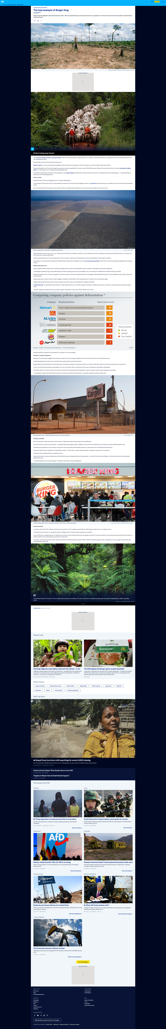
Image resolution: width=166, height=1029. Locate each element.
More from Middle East (75, 913)
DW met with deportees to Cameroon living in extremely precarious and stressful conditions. (55, 822)
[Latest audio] (153, 1)
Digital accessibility (64, 1024)
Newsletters (36, 1000)
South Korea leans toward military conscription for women (106, 819)
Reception (35, 1002)
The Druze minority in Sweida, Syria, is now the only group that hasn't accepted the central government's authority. (57, 908)
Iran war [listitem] (9, 4)
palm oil (93, 183)
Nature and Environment (40, 7)
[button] (164, 2)
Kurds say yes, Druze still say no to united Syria (51, 905)
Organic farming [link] (40, 686)
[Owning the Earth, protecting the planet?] (57, 653)
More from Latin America (74, 956)
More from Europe (127, 870)
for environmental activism (92, 261)
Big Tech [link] (119, 686)
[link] (157, 2)
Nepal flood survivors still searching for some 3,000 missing (63, 760)
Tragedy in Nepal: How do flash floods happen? (51, 776)
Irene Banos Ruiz (37, 12)
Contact (35, 1005)
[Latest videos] (151, 1)
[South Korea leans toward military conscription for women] (108, 803)
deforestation (70, 173)
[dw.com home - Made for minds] (2, 1)
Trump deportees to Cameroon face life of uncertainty (55, 819)
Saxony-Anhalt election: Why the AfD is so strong (52, 862)
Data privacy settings (74, 1024)
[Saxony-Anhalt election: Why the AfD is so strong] (57, 846)
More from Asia (128, 827)
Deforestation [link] (70, 686)
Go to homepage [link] (83, 962)
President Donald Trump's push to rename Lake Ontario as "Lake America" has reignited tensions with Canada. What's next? (107, 908)
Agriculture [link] (108, 686)
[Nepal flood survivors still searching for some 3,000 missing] (83, 728)
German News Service (89, 1005)
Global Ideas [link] (83, 686)
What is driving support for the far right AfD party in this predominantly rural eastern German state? (56, 865)
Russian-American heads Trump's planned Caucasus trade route (108, 862)
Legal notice (56, 1024)
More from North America (125, 914)
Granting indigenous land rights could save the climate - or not (56, 669)
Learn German (88, 991)
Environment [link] (58, 690)
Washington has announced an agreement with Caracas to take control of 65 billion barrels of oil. (57, 951)
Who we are (36, 991)
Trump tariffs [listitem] (19, 4)
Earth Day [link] (38, 690)
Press (34, 992)
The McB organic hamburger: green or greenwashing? (104, 669)
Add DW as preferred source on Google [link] (48, 1020)
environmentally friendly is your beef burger (48, 157)
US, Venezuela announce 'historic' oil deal (49, 948)
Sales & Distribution (89, 1000)
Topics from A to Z (37, 1007)
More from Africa (76, 828)
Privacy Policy (49, 1024)
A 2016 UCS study (38, 285)
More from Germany (76, 870)
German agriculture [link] (73, 690)
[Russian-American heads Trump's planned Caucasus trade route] (108, 846)
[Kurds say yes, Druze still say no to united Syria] (57, 889)
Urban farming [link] (96, 686)
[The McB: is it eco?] (108, 653)
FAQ (34, 1003)
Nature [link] (48, 690)
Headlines (35, 1008)
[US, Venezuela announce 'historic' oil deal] (57, 932)
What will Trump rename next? (97, 905)
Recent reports (37, 165)
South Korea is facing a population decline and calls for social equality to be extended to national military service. (107, 822)
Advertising (87, 1003)
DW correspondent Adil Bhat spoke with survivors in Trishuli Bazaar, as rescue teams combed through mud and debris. (65, 763)
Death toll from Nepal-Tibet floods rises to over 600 (53, 770)
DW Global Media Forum (38, 994)
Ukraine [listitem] (14, 4)
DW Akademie (88, 992)
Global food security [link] (55, 686)
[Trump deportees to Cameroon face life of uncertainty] (57, 803)
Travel (86, 1002)
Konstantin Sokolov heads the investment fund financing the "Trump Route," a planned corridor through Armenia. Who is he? (107, 865)
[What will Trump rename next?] (108, 889)
